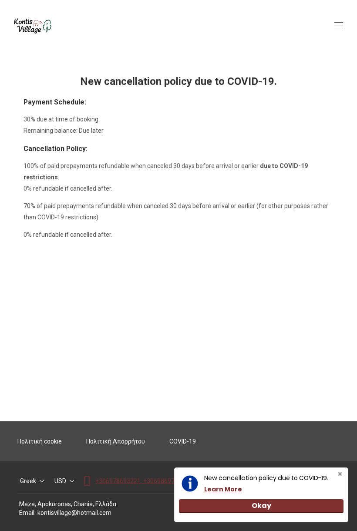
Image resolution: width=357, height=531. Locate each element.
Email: (27, 512)
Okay (261, 506)
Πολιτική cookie (39, 441)
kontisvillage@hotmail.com (74, 512)
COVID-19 (182, 441)
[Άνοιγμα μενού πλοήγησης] (338, 25)
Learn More (223, 489)
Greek (28, 480)
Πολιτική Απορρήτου (115, 441)
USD (60, 480)
